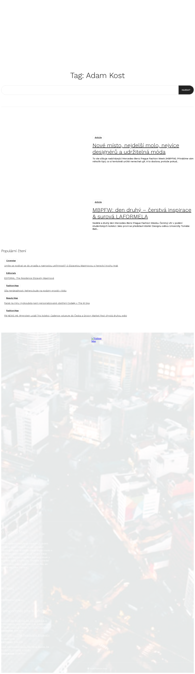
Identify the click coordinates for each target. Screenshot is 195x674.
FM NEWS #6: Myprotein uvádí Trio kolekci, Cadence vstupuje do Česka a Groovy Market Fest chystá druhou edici (65, 315)
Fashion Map (12, 285)
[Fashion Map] (97, 427)
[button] (138, 54)
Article (98, 137)
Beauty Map (12, 298)
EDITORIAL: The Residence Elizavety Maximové (29, 278)
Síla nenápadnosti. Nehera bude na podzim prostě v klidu (35, 290)
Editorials (11, 273)
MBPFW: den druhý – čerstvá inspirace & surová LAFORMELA (141, 213)
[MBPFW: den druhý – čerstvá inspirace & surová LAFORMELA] (44, 215)
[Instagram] (5, 578)
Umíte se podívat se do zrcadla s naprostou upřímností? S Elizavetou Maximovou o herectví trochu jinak (61, 265)
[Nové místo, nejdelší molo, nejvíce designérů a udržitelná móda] (44, 149)
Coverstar (11, 260)
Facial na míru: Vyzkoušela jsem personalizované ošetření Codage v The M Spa (47, 303)
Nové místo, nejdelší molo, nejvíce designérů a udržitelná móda (135, 148)
